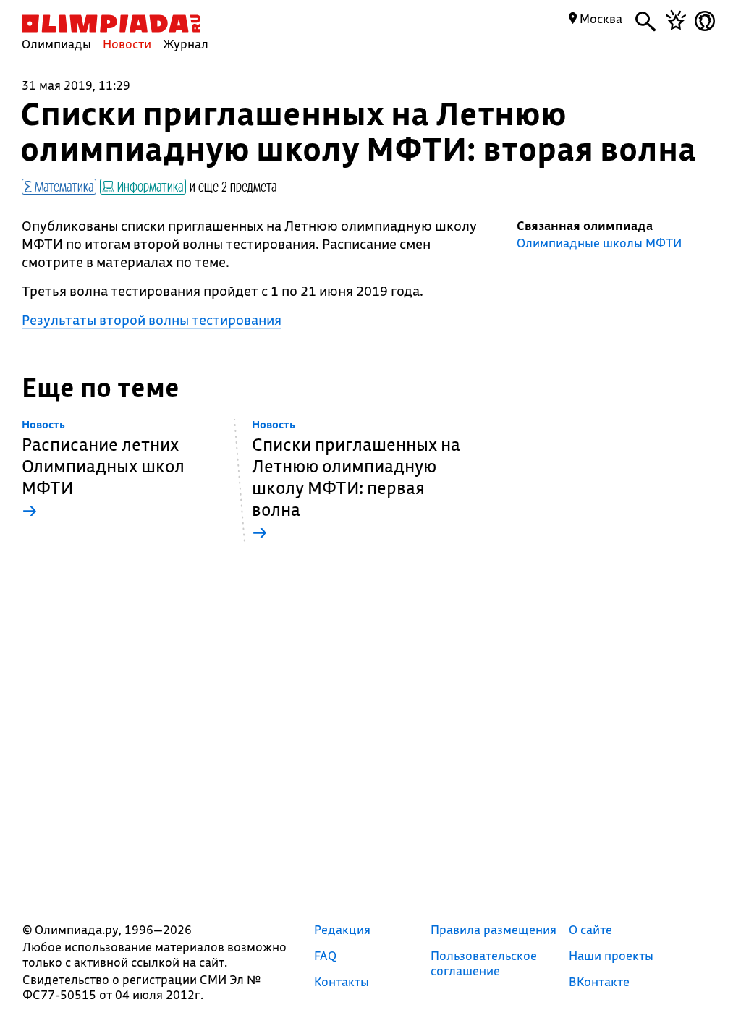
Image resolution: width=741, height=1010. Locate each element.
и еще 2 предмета (233, 186)
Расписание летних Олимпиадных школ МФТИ (103, 470)
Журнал (185, 43)
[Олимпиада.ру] (111, 23)
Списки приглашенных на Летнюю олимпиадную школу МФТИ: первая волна (356, 481)
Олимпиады (56, 43)
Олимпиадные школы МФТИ (599, 243)
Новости (127, 43)
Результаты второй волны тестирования (151, 319)
